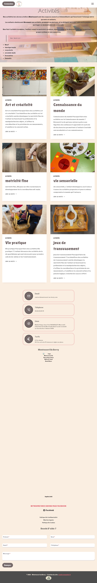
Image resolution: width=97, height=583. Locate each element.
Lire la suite (11, 131)
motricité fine (16, 180)
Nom (53, 537)
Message (6, 554)
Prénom (6, 537)
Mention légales (48, 520)
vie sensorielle (65, 180)
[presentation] (24, 81)
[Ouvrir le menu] (92, 4)
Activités (8, 100)
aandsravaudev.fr (65, 574)
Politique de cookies (48, 522)
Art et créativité (18, 104)
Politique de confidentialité (48, 517)
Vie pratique (15, 242)
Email (5, 545)
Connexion (8, 4)
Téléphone (55, 545)
